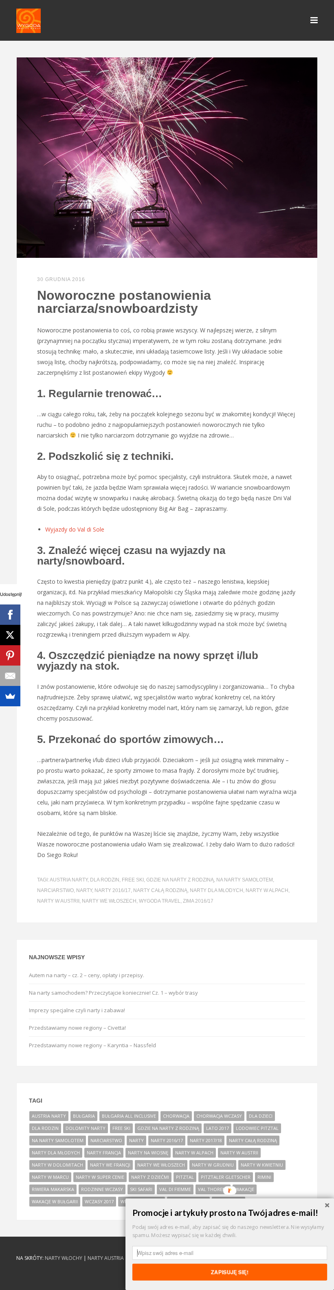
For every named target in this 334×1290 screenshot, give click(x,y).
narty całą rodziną (160, 890)
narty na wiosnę (148, 1152)
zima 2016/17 (198, 901)
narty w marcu (50, 1177)
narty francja (104, 1152)
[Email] (10, 676)
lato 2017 (217, 1128)
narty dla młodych (216, 890)
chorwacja (176, 1116)
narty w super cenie (100, 1177)
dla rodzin (104, 880)
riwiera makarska (53, 1189)
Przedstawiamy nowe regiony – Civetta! (77, 1027)
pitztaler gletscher (225, 1177)
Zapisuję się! (229, 1271)
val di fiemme (175, 1189)
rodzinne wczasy (102, 1189)
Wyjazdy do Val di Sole (74, 529)
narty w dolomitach (57, 1165)
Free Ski (133, 880)
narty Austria (106, 1258)
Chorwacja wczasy (219, 1116)
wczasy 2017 (99, 1201)
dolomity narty (85, 1128)
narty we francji (110, 1165)
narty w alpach (267, 890)
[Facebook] (10, 614)
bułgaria (84, 1116)
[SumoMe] (10, 696)
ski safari (141, 1189)
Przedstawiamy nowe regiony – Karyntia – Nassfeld (92, 1045)
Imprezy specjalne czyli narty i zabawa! (77, 1010)
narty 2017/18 (206, 1140)
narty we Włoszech (109, 901)
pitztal (185, 1177)
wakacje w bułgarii (55, 1201)
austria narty (69, 880)
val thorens (213, 1189)
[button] (229, 1213)
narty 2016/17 (112, 890)
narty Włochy (63, 1258)
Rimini (264, 1177)
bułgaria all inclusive (129, 1116)
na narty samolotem (244, 880)
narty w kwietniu (262, 1165)
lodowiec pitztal (257, 1128)
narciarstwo (55, 890)
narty (84, 890)
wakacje (244, 1189)
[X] (10, 635)
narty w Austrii (58, 901)
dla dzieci (260, 1116)
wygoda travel (159, 901)
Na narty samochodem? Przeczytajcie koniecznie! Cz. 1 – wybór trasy (113, 992)
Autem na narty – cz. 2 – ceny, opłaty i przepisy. (86, 975)
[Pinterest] (10, 655)
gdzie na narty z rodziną (180, 880)
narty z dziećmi (150, 1177)
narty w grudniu (213, 1165)
